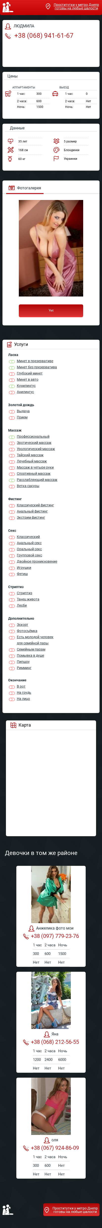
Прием (22, 417)
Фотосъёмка (27, 631)
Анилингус (25, 392)
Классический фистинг (35, 505)
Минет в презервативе (35, 361)
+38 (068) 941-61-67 (43, 35)
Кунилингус (26, 386)
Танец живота (28, 599)
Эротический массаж (34, 443)
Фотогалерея (29, 188)
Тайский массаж (30, 455)
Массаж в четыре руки (35, 467)
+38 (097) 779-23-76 (55, 936)
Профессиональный (33, 436)
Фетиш (22, 574)
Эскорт (22, 625)
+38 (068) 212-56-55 (55, 1042)
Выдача (23, 411)
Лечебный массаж (32, 461)
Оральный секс (29, 549)
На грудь (24, 692)
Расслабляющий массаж (37, 480)
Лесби (22, 605)
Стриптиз (24, 593)
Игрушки (24, 568)
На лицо (23, 699)
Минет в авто (27, 379)
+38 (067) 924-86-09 (55, 1148)
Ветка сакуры (28, 486)
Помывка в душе (30, 655)
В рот (21, 686)
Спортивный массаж (34, 473)
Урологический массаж (36, 449)
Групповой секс (29, 555)
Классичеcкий (28, 537)
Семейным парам (31, 649)
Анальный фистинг (32, 511)
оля (54, 1140)
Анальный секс (29, 543)
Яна (54, 1034)
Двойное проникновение (37, 561)
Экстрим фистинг (31, 517)
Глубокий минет (30, 373)
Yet (51, 310)
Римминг (24, 668)
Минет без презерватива (37, 367)
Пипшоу (23, 662)
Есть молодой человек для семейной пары (35, 640)
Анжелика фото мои (55, 928)
